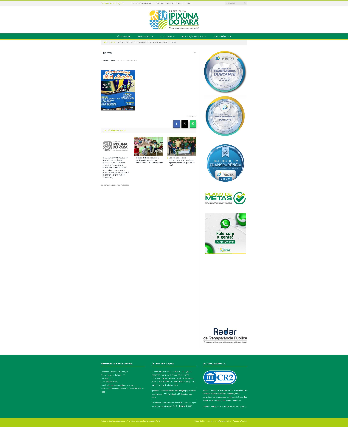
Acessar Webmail (240, 421)
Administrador (110, 60)
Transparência (221, 36)
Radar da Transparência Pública (233, 406)
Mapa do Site (200, 421)
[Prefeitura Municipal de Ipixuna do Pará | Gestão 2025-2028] (174, 19)
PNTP (214, 406)
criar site (219, 390)
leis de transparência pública (215, 400)
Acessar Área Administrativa (219, 421)
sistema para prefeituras (236, 390)
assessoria (221, 393)
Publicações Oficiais (192, 36)
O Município (144, 36)
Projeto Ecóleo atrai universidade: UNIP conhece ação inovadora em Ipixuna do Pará (182, 161)
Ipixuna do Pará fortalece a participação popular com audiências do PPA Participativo (162, 3)
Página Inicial (124, 36)
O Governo (166, 36)
